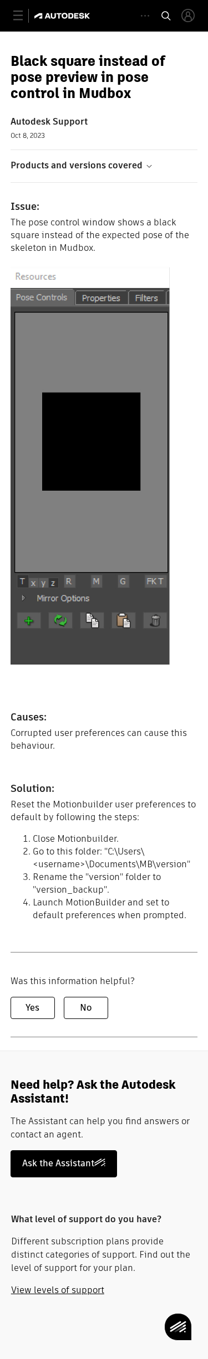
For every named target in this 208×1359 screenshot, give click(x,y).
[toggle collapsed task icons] (145, 15)
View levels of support (57, 1290)
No (86, 1007)
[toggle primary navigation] (24, 16)
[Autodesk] (63, 16)
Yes (32, 1007)
